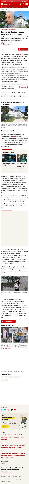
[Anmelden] (23, 4)
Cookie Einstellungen (6, 481)
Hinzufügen (23, 87)
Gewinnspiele (15, 453)
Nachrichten (4, 437)
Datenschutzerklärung (6, 479)
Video (12, 458)
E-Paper (4, 1)
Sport (9, 7)
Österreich (4, 7)
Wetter (23, 437)
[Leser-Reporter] (20, 4)
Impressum (3, 476)
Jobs (17, 1)
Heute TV (19, 447)
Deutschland (18, 435)
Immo (11, 1)
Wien (7, 9)
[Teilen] (2, 49)
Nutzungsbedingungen (18, 479)
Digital (16, 445)
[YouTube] (15, 409)
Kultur (11, 445)
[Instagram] (8, 409)
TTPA (20, 476)
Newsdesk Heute (10, 43)
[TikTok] (12, 409)
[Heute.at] (4, 4)
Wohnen (10, 455)
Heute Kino (12, 447)
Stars (2, 445)
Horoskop (22, 445)
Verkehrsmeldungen (19, 455)
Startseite (2, 9)
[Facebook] (1, 409)
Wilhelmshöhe (15, 136)
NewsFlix (24, 1)
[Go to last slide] (1, 113)
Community (16, 437)
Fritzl (2, 377)
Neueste (24, 7)
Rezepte (23, 453)
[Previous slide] (2, 158)
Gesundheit (4, 455)
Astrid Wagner (4, 380)
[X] (5, 409)
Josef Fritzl (22, 54)
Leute (6, 445)
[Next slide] (28, 113)
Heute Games (4, 447)
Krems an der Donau (16, 377)
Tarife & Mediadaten (12, 476)
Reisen (7, 458)
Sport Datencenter (6, 453)
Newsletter (4, 439)
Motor (2, 458)
